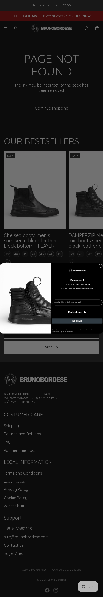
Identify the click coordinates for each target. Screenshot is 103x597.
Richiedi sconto (77, 311)
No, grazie (77, 321)
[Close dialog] (100, 266)
